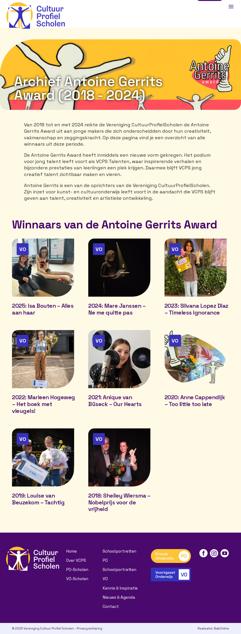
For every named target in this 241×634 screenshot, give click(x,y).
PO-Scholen (77, 569)
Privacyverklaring (89, 628)
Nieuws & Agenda (119, 597)
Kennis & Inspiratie (120, 588)
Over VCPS (76, 560)
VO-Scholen (77, 578)
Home (71, 551)
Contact (111, 606)
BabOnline (221, 628)
